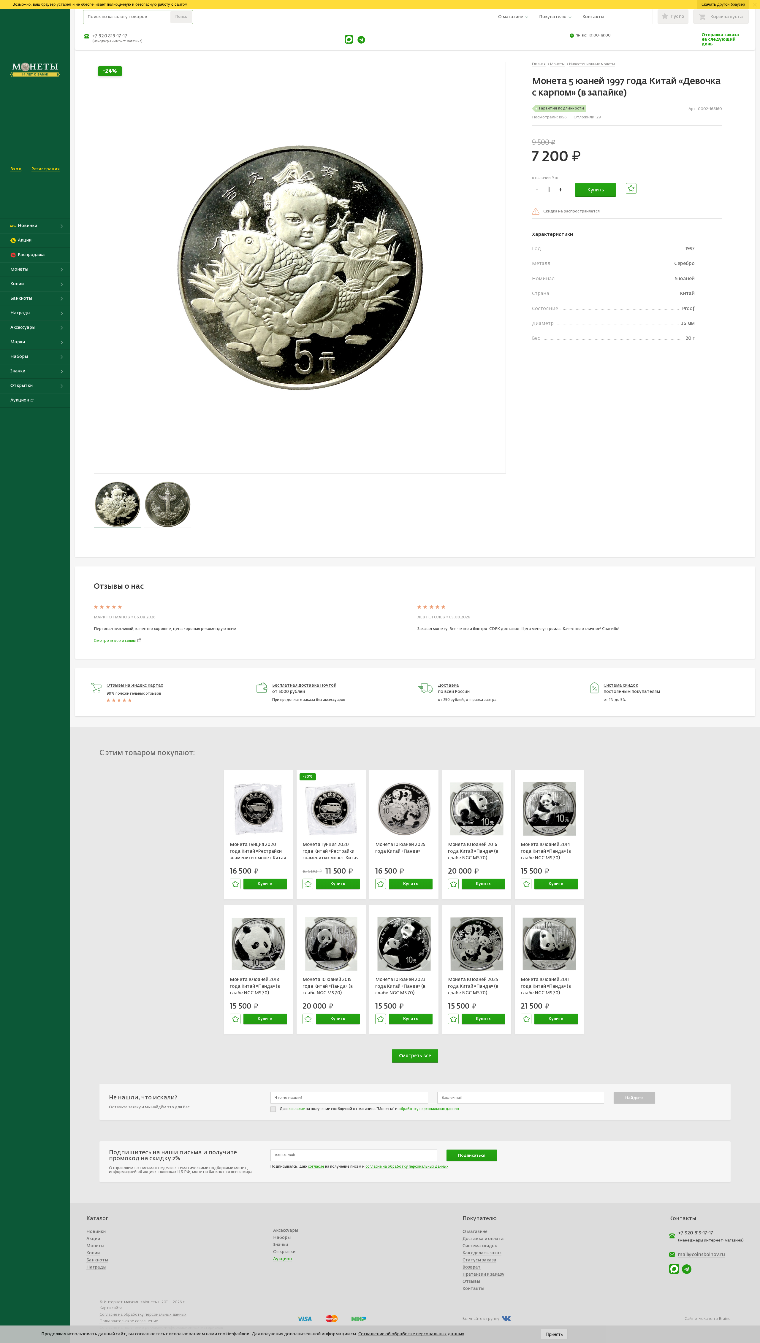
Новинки (96, 1232)
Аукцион (282, 1259)
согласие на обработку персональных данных (406, 1167)
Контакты (593, 17)
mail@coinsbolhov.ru (701, 1254)
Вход (15, 169)
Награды (96, 1267)
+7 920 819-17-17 (109, 36)
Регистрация (45, 169)
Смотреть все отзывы (115, 641)
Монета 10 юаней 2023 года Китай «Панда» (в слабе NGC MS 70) (400, 986)
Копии (93, 1253)
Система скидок (480, 1246)
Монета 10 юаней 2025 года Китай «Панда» (400, 848)
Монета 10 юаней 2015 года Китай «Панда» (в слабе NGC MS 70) (328, 986)
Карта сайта (110, 1308)
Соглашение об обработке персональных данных (411, 1334)
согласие (297, 1109)
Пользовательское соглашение (128, 1321)
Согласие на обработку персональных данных (142, 1315)
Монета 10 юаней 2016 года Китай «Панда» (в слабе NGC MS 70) (473, 851)
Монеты (95, 1246)
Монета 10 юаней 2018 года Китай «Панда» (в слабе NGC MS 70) (255, 986)
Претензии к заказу (483, 1274)
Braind (725, 1319)
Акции (93, 1239)
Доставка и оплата (483, 1239)
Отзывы (471, 1281)
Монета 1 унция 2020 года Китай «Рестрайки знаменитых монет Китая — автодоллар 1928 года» (258, 852)
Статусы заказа (479, 1260)
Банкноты (97, 1260)
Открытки (284, 1252)
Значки (280, 1245)
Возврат (472, 1267)
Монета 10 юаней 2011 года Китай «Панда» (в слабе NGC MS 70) (546, 986)
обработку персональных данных (428, 1109)
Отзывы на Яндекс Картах (135, 685)
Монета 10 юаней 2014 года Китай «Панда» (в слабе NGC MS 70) (546, 851)
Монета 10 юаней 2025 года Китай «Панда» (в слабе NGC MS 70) (473, 986)
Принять (554, 1334)
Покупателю (552, 17)
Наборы (282, 1238)
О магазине (510, 17)
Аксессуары (285, 1230)
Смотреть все (415, 1056)
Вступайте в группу (480, 1319)
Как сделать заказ (482, 1253)
